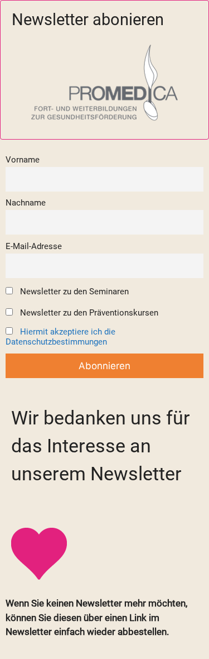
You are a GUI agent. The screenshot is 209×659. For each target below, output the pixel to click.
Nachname (26, 203)
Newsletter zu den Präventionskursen (88, 313)
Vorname (23, 160)
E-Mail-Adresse (34, 246)
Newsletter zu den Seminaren (73, 291)
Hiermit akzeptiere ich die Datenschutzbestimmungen (60, 337)
